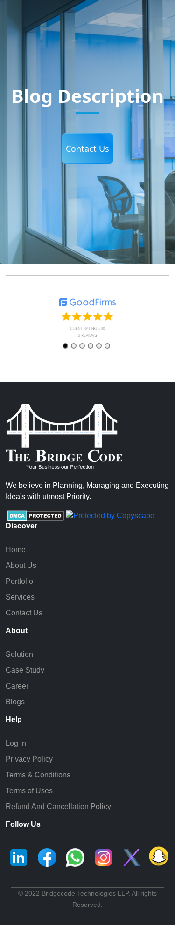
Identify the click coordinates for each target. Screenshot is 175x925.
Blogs (15, 702)
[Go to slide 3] (82, 346)
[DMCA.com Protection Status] (35, 515)
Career (17, 686)
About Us (21, 565)
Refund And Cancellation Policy (58, 806)
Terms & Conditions (38, 775)
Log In (16, 743)
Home (16, 550)
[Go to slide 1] (65, 346)
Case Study (25, 670)
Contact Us (87, 148)
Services (20, 597)
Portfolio (19, 581)
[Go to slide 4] (90, 346)
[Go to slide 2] (74, 346)
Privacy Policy (29, 759)
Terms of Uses (29, 791)
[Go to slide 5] (99, 346)
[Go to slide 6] (107, 346)
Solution (19, 654)
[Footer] (18, 857)
